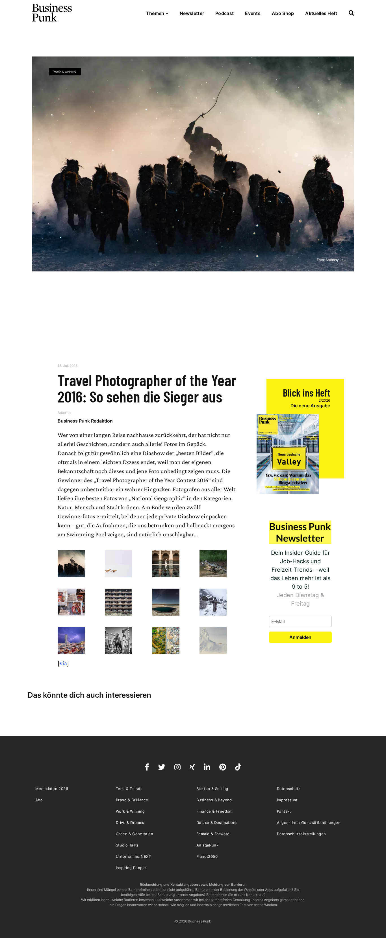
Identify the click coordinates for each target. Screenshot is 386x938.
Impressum (287, 800)
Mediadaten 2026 (51, 788)
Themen (156, 13)
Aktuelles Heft (321, 13)
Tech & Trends (129, 788)
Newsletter (192, 13)
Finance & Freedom (214, 811)
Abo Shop (283, 13)
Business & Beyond (214, 800)
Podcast (224, 13)
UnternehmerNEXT (133, 856)
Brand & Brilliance (132, 800)
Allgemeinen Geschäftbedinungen (309, 822)
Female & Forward (212, 834)
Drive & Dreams (130, 822)
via (63, 663)
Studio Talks (127, 845)
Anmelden (300, 637)
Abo (39, 800)
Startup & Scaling (212, 788)
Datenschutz (288, 788)
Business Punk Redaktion (85, 421)
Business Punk (52, 12)
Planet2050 (207, 856)
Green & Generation (134, 834)
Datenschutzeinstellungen (301, 834)
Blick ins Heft (306, 392)
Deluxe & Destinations (216, 822)
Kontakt (284, 811)
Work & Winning (64, 71)
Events (253, 13)
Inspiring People (131, 867)
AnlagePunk (207, 845)
